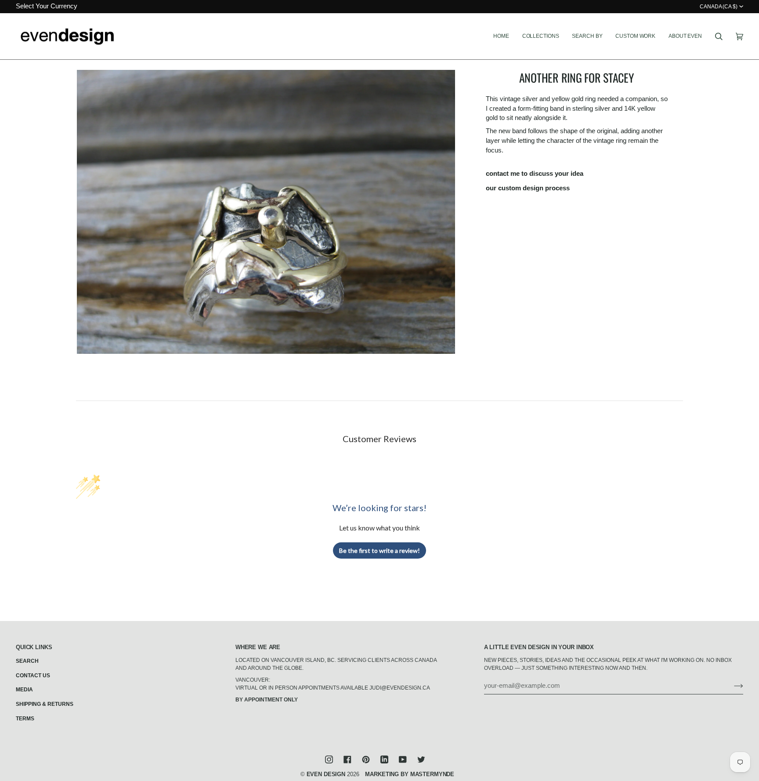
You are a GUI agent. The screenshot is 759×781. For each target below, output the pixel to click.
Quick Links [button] (34, 647)
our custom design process (528, 188)
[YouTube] (403, 759)
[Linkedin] (384, 759)
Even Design (326, 774)
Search (27, 661)
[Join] (731, 686)
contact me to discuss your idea (534, 173)
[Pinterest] (366, 759)
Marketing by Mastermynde (409, 774)
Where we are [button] (257, 647)
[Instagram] (329, 759)
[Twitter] (421, 759)
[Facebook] (347, 759)
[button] (541, 36)
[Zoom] (266, 212)
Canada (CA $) (718, 6)
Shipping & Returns (44, 704)
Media (24, 690)
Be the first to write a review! (379, 550)
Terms (25, 719)
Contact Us (33, 675)
